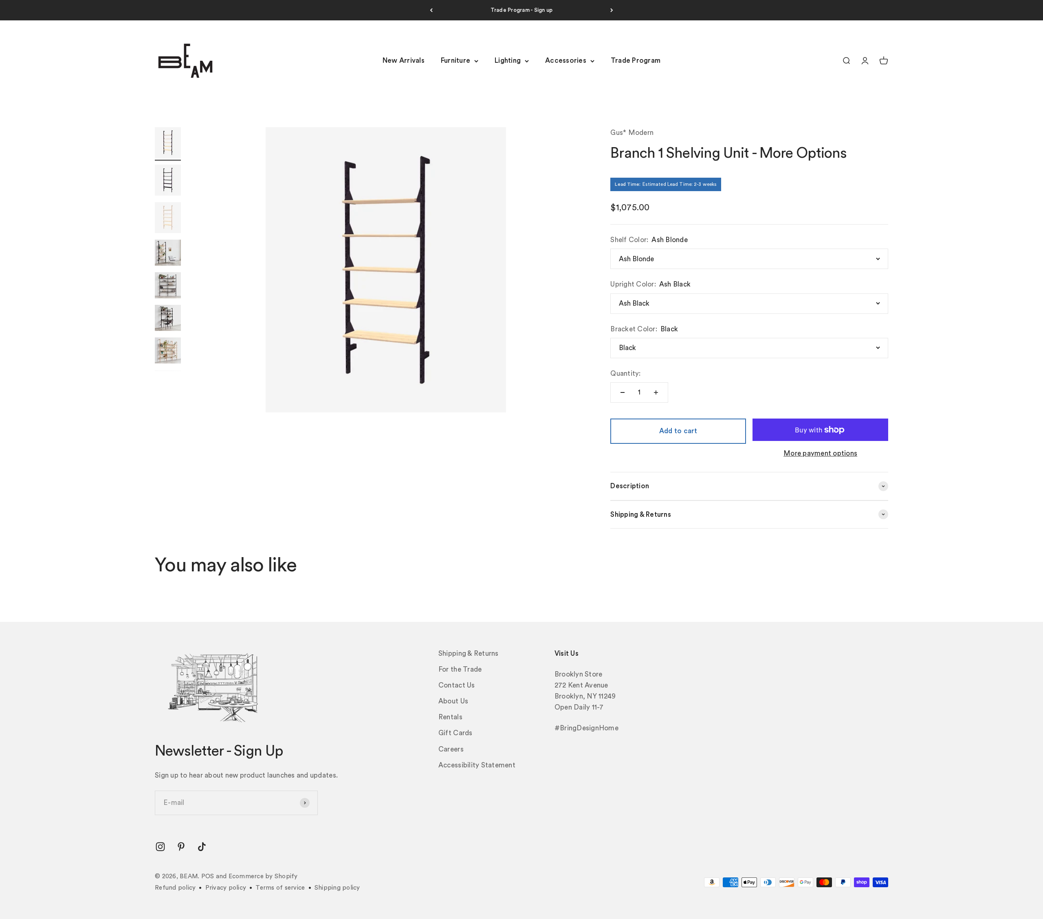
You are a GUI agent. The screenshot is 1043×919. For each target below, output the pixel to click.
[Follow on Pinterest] (181, 846)
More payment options (820, 453)
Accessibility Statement (476, 765)
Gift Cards (455, 732)
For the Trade (460, 669)
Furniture (455, 60)
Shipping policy (337, 888)
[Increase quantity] (656, 392)
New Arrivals (404, 60)
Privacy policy (225, 888)
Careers (451, 749)
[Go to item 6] (168, 319)
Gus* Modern (632, 132)
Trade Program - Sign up (522, 10)
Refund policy (175, 888)
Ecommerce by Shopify (263, 876)
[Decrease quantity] (622, 392)
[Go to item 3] (168, 219)
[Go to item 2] (168, 181)
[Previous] (431, 10)
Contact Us (456, 685)
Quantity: (625, 373)
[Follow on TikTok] (201, 846)
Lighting (508, 60)
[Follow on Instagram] (160, 846)
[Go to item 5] (168, 286)
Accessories (565, 60)
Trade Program (635, 60)
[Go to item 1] (168, 144)
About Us (453, 701)
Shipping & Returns (468, 653)
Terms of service (280, 888)
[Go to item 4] (168, 254)
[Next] (611, 10)
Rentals (450, 717)
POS (207, 876)
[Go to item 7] (168, 351)
